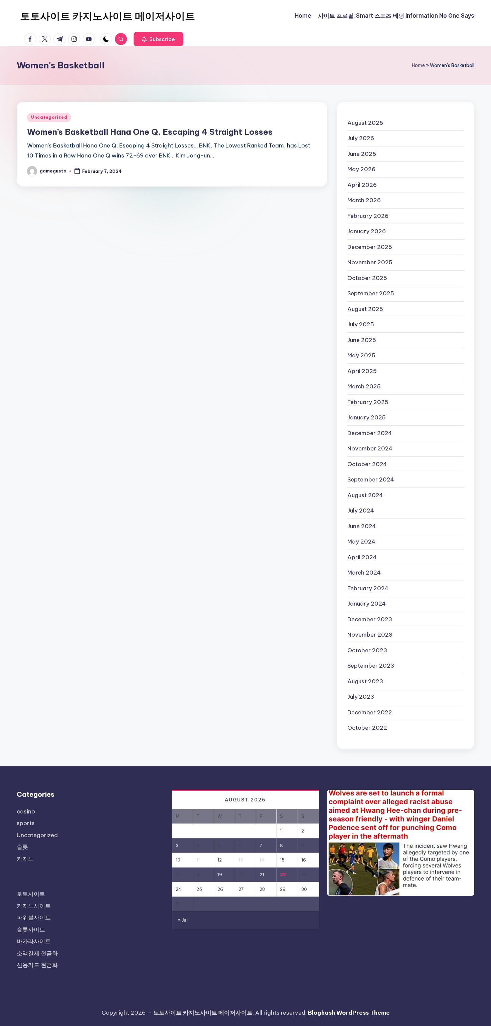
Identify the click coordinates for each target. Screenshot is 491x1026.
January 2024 (366, 603)
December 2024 (369, 433)
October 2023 (367, 650)
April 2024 (362, 557)
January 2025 (366, 417)
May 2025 (361, 355)
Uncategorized (49, 117)
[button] (158, 39)
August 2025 (365, 309)
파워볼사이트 (34, 917)
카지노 (25, 859)
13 (240, 860)
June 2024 (361, 526)
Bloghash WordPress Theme (349, 1012)
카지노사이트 (34, 906)
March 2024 (364, 572)
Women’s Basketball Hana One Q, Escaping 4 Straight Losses (150, 132)
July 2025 (360, 324)
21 (262, 874)
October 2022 (367, 727)
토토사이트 (31, 894)
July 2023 (360, 696)
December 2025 (369, 247)
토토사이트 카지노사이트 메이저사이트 (107, 16)
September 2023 (370, 665)
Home (418, 65)
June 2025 (361, 340)
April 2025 (362, 371)
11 (198, 860)
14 (262, 860)
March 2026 (364, 200)
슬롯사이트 (31, 929)
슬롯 (22, 846)
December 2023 (369, 619)
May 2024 (361, 541)
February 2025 (367, 402)
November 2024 (369, 448)
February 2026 (367, 216)
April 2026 (362, 185)
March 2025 (364, 386)
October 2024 (367, 464)
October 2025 (367, 278)
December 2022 (369, 712)
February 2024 (367, 588)
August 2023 (365, 681)
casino (26, 811)
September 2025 (370, 293)
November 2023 (369, 634)
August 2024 (365, 495)
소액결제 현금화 (37, 953)
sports (26, 823)
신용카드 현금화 (37, 965)
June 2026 (361, 153)
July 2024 (360, 510)
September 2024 (370, 479)
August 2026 (365, 122)
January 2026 (366, 231)
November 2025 (369, 262)
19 (219, 874)
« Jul (182, 920)
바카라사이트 (34, 941)
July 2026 (360, 138)
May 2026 (361, 169)
